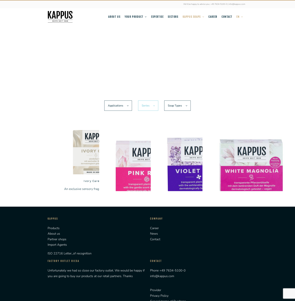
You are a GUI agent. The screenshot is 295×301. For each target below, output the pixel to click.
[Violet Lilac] (199, 173)
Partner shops (57, 239)
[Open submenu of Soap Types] (188, 106)
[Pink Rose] (147, 173)
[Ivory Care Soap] (96, 152)
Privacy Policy (159, 296)
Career (154, 228)
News (154, 234)
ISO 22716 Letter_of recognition (70, 253)
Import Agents (57, 245)
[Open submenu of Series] (155, 106)
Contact (155, 239)
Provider (155, 290)
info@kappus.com (162, 276)
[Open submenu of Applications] (129, 106)
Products (54, 228)
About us (54, 234)
